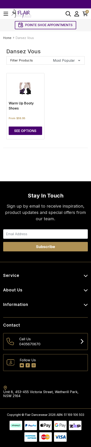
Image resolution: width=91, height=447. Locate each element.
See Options (25, 131)
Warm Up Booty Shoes (21, 105)
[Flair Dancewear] (21, 14)
